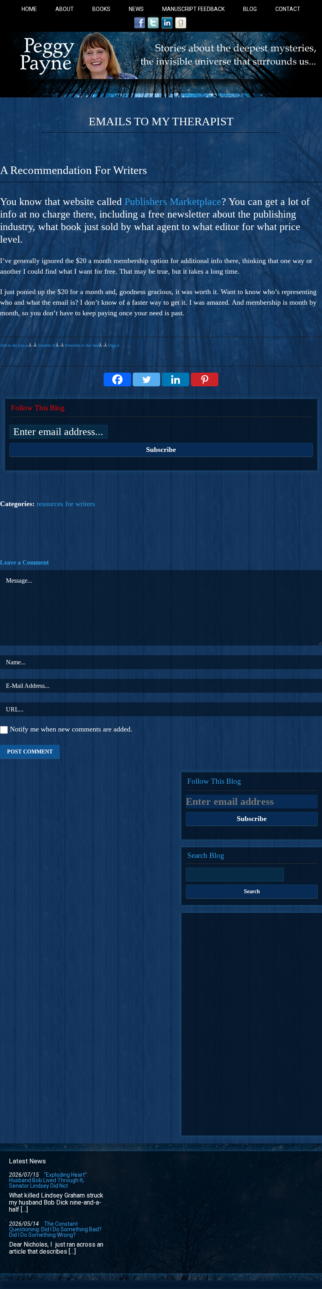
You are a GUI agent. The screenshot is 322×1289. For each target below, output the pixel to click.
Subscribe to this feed (82, 345)
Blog (250, 9)
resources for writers (66, 504)
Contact (287, 9)
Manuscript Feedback (193, 9)
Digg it (113, 345)
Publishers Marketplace (172, 201)
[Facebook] (117, 379)
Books (101, 9)
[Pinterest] (204, 379)
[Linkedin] (175, 379)
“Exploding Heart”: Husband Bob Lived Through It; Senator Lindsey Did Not (48, 1180)
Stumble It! (47, 345)
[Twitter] (146, 379)
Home (29, 9)
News (136, 9)
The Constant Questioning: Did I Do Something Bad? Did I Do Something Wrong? (55, 1229)
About (64, 9)
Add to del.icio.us (14, 345)
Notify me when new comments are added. (71, 729)
